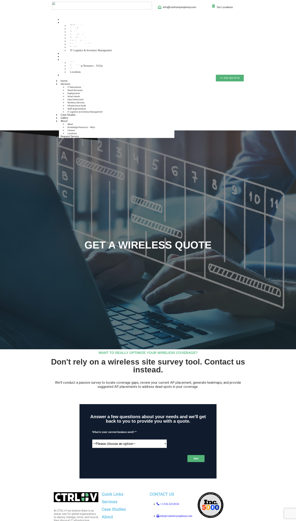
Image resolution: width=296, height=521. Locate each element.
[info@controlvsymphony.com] (159, 7)
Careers (71, 130)
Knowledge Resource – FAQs (86, 65)
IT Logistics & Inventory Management (91, 50)
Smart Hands (73, 96)
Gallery (65, 56)
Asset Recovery (75, 90)
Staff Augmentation (76, 109)
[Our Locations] (213, 6)
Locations (75, 71)
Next (196, 458)
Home (65, 19)
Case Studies (69, 53)
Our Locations (225, 7)
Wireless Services (76, 102)
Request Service (71, 75)
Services (66, 22)
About (65, 59)
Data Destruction (75, 99)
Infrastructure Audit (76, 106)
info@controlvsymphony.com (179, 7)
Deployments (73, 93)
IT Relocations (74, 87)
